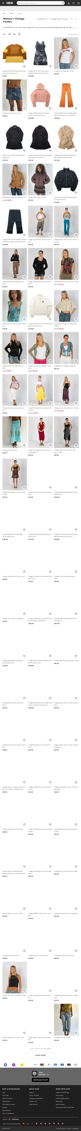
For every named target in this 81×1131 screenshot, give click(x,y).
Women (11, 13)
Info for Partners (60, 1104)
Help (3, 1092)
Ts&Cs (68, 1128)
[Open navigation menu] (3, 3)
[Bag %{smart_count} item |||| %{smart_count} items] (78, 3)
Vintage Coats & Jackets (59, 19)
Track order (5, 1095)
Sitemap (4, 1107)
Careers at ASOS (34, 1095)
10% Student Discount (8, 1104)
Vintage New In (43, 19)
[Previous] (34, 19)
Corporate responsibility (36, 1098)
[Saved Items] (73, 3)
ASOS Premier (6, 1101)
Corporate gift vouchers (62, 1098)
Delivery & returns (7, 1098)
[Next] (76, 19)
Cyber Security (33, 1104)
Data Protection (6, 1110)
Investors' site (33, 1101)
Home (4, 13)
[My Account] (68, 3)
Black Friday (59, 1101)
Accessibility (75, 1128)
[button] (23, 1123)
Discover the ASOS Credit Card (65, 1107)
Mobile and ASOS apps (62, 1092)
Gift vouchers (59, 1095)
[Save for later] (24, 66)
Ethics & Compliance (8, 1113)
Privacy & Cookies (60, 1128)
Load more (40, 1055)
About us (31, 1092)
